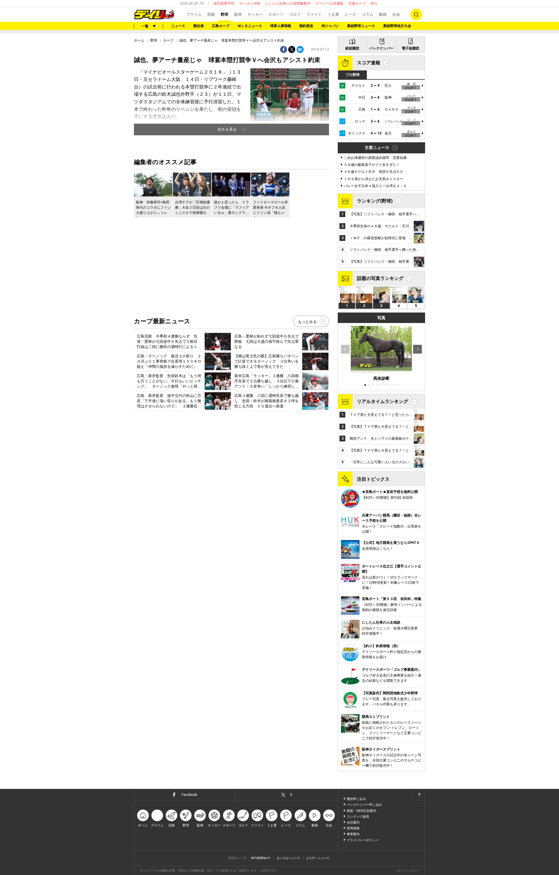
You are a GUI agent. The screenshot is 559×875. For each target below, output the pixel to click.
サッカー (255, 14)
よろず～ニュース (317, 858)
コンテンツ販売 (358, 816)
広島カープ (357, 3)
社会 (396, 14)
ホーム (139, 40)
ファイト (314, 14)
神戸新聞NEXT (260, 858)
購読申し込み (356, 799)
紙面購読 (352, 48)
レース (350, 14)
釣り (374, 3)
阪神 (238, 14)
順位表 (198, 26)
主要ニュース (377, 147)
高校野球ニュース (361, 26)
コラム (367, 14)
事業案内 (353, 834)
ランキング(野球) (374, 200)
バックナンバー (381, 48)
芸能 (211, 14)
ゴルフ (295, 14)
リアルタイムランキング (382, 401)
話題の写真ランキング (380, 278)
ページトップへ (419, 795)
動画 (383, 14)
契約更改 (306, 26)
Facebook (189, 795)
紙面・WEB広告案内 (361, 810)
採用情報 (353, 828)
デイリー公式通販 (330, 3)
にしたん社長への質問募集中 (288, 3)
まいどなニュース (288, 858)
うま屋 (333, 14)
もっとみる (307, 322)
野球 (224, 14)
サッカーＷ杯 (249, 3)
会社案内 (353, 822)
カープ (168, 40)
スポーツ (276, 14)
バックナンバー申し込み (364, 804)
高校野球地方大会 (397, 26)
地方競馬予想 (223, 3)
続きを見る (227, 129)
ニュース (178, 26)
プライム (193, 14)
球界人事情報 (280, 26)
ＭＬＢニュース (250, 26)
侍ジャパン (330, 26)
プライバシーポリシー (363, 840)
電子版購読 (410, 48)
